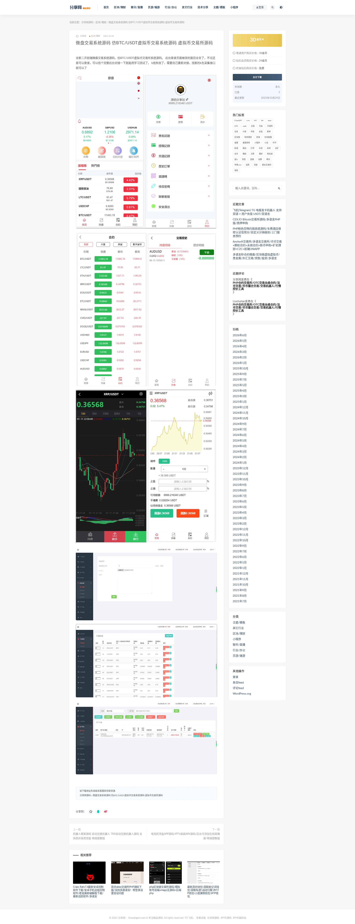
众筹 (244, 132)
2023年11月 (240, 474)
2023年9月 (240, 485)
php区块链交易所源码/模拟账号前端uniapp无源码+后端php (165, 890)
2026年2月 (240, 357)
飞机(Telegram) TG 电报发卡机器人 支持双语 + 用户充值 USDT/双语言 (257, 212)
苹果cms (237, 165)
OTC (236, 126)
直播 (252, 159)
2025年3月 (240, 396)
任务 (236, 132)
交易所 (270, 126)
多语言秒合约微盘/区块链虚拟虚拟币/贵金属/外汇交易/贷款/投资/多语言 (256, 256)
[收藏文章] (91, 811)
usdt (244, 126)
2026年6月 (240, 335)
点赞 (252, 154)
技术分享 (203, 7)
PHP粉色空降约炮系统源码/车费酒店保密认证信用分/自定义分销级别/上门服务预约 (257, 232)
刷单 (269, 132)
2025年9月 (240, 374)
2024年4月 (240, 446)
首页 (106, 7)
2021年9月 (240, 590)
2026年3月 (240, 352)
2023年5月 (240, 507)
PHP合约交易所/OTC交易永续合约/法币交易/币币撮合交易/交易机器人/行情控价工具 (257, 286)
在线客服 (268, 137)
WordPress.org (242, 693)
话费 (247, 165)
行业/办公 (171, 7)
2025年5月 (240, 385)
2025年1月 (240, 401)
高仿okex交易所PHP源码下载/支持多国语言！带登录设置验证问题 (127, 890)
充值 (261, 132)
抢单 (269, 148)
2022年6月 (240, 557)
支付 (236, 154)
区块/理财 (120, 7)
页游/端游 (154, 7)
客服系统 (246, 143)
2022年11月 (240, 534)
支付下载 (257, 77)
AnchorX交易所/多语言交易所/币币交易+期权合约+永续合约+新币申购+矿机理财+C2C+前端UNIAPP (257, 245)
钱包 (236, 170)
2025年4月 (240, 390)
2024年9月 (240, 424)
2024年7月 (240, 429)
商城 (258, 137)
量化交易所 (266, 165)
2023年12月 (240, 468)
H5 (255, 121)
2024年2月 (240, 457)
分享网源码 (87, 22)
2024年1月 (240, 462)
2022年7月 (240, 551)
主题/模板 (219, 7)
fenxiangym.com (137, 918)
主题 (253, 126)
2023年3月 (240, 518)
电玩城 (270, 154)
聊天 (268, 159)
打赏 (252, 148)
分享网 (237, 279)
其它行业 (187, 7)
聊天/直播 (137, 7)
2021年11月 (240, 579)
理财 (261, 154)
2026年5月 (240, 341)
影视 (236, 148)
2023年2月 (240, 523)
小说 (266, 143)
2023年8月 (240, 490)
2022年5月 (240, 562)
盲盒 (244, 159)
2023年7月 (240, 496)
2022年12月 (240, 529)
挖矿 (277, 148)
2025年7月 (240, 379)
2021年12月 (240, 573)
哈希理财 (248, 137)
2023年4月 (240, 512)
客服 (236, 143)
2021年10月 (240, 584)
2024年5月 (240, 440)
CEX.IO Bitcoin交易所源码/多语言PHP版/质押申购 (256, 221)
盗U (236, 159)
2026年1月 (240, 363)
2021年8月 (240, 595)
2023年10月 (240, 479)
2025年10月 (240, 368)
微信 (244, 148)
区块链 (237, 137)
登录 (235, 677)
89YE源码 (226, 918)
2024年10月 (240, 418)
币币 (274, 143)
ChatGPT (238, 121)
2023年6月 (240, 501)
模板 (244, 154)
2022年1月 (240, 568)
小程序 (234, 7)
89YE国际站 (239, 918)
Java (269, 121)
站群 (260, 159)
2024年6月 (240, 435)
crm (248, 121)
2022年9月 (240, 546)
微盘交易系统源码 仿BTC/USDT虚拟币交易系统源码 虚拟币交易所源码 (128, 795)
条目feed (238, 682)
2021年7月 (240, 601)
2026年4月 (240, 346)
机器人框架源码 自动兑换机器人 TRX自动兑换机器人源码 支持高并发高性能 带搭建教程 (107, 836)
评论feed (238, 688)
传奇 (252, 132)
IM (262, 121)
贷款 (256, 165)
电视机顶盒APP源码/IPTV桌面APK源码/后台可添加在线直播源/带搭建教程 (185, 836)
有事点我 (201, 918)
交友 (261, 126)
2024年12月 (240, 407)
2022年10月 (240, 540)
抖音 (261, 148)
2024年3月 (240, 451)
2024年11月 (240, 413)
